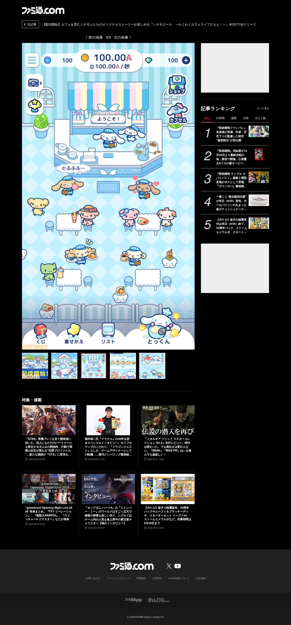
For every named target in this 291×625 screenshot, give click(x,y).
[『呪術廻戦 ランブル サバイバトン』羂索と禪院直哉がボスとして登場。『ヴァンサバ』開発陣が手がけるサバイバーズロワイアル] (259, 177)
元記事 (31, 24)
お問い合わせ (93, 578)
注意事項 (157, 578)
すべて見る (263, 108)
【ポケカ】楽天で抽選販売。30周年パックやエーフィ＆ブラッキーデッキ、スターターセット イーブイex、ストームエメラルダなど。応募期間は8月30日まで (167, 515)
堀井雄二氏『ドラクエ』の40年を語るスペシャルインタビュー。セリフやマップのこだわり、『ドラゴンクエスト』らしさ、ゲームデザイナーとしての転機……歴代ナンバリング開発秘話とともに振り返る (108, 446)
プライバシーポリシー (118, 578)
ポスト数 (260, 118)
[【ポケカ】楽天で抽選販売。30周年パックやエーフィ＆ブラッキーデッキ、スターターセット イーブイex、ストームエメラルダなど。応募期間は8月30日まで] (168, 489)
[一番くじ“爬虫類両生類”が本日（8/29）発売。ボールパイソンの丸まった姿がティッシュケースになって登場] (259, 200)
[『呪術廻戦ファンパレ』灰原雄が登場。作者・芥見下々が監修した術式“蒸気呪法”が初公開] (259, 131)
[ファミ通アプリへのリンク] (133, 599)
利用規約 (141, 578)
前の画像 (95, 37)
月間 (245, 118)
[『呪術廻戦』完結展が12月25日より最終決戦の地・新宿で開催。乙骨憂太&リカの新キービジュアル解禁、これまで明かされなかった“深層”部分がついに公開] (259, 154)
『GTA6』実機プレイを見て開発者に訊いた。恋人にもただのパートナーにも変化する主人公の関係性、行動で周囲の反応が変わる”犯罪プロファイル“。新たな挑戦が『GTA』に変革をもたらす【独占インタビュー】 (48, 446)
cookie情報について (178, 578)
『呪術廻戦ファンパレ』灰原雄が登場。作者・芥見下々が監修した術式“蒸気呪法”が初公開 (231, 134)
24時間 (220, 118)
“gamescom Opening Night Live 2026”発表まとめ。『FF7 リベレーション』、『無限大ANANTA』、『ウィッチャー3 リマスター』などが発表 (48, 513)
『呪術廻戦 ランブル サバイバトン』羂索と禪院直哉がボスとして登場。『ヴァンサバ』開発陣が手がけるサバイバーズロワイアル (231, 180)
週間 (234, 118)
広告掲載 (200, 578)
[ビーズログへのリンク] (158, 599)
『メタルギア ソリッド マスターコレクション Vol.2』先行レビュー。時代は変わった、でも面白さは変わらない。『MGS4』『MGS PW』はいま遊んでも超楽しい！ (167, 446)
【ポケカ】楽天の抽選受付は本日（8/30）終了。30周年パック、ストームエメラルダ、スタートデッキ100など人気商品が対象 (231, 225)
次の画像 (121, 37)
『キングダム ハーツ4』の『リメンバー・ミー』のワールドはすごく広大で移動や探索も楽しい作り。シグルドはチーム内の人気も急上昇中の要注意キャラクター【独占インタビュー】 (108, 515)
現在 (207, 118)
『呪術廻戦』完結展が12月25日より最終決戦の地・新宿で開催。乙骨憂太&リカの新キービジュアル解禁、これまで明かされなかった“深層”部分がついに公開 (231, 157)
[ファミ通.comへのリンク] (43, 10)
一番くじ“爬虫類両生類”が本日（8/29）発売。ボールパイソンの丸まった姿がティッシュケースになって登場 (231, 202)
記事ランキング (218, 108)
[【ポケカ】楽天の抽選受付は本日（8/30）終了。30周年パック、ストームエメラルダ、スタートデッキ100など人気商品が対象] (259, 223)
